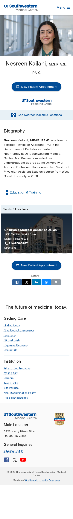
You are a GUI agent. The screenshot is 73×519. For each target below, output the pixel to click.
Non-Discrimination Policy (20, 393)
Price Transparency (16, 398)
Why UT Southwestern (17, 368)
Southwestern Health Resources (42, 480)
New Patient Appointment (38, 87)
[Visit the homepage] (21, 7)
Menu (61, 7)
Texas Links (11, 383)
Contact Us (10, 350)
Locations (40, 115)
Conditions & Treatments (19, 330)
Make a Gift (11, 373)
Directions (10, 248)
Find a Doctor (12, 325)
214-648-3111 (14, 451)
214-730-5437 (18, 243)
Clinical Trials (12, 340)
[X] (15, 461)
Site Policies (11, 388)
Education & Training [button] (25, 192)
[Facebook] (6, 461)
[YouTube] (23, 461)
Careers (9, 378)
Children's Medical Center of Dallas (30, 230)
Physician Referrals (16, 345)
